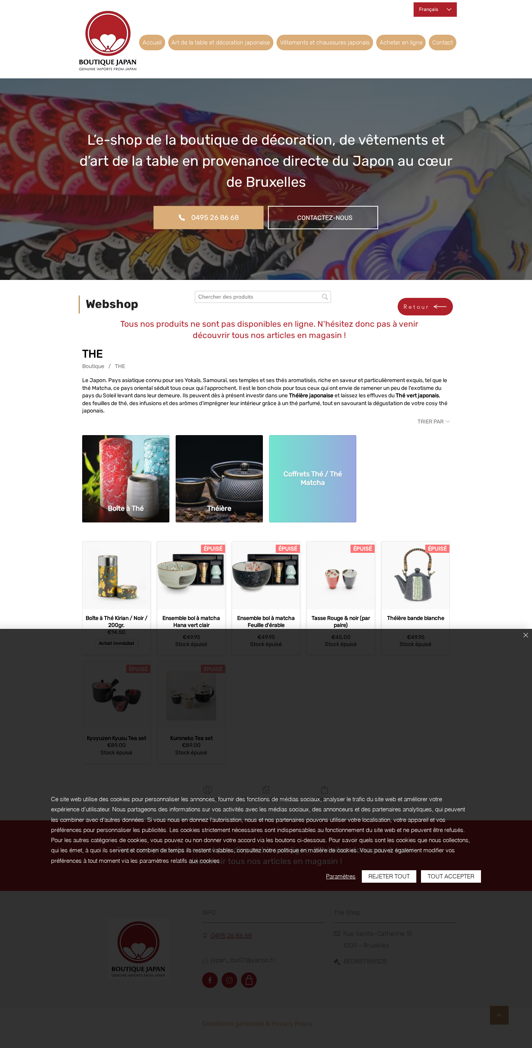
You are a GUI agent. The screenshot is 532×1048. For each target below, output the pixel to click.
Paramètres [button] (341, 876)
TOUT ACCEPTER (451, 876)
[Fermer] (525, 635)
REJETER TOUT (389, 876)
